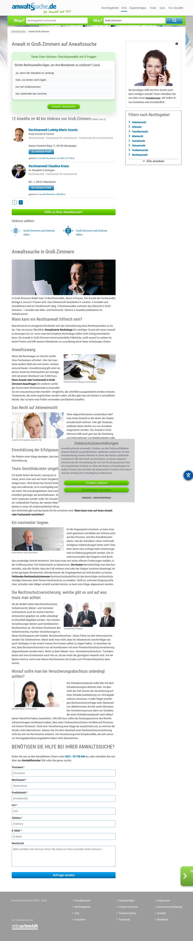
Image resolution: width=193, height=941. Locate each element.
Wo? (97, 20)
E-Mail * (17, 830)
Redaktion (162, 919)
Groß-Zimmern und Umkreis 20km (39, 232)
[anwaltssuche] (42, 13)
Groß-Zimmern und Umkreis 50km (91, 232)
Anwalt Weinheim (52, 194)
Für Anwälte (176, 8)
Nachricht (18, 843)
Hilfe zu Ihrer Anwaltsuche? (64, 212)
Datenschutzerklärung (166, 906)
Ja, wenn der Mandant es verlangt (35, 73)
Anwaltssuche (18, 31)
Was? (18, 20)
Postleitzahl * (20, 792)
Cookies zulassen (97, 482)
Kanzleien (79, 919)
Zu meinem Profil (41, 151)
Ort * (14, 805)
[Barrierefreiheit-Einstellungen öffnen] (188, 475)
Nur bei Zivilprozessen (28, 86)
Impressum (163, 900)
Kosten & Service (128, 906)
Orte (124, 8)
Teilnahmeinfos (127, 913)
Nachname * (19, 779)
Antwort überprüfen (64, 106)
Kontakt (161, 913)
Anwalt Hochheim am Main (56, 158)
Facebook (124, 919)
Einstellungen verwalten (96, 489)
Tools (153, 8)
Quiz (162, 8)
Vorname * (18, 767)
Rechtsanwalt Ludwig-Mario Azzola (53, 130)
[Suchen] (174, 20)
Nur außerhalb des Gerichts (31, 93)
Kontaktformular (153, 98)
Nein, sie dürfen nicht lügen (31, 79)
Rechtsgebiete (110, 8)
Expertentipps (138, 8)
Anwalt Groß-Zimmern (38, 31)
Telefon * (17, 818)
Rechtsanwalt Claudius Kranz (49, 166)
